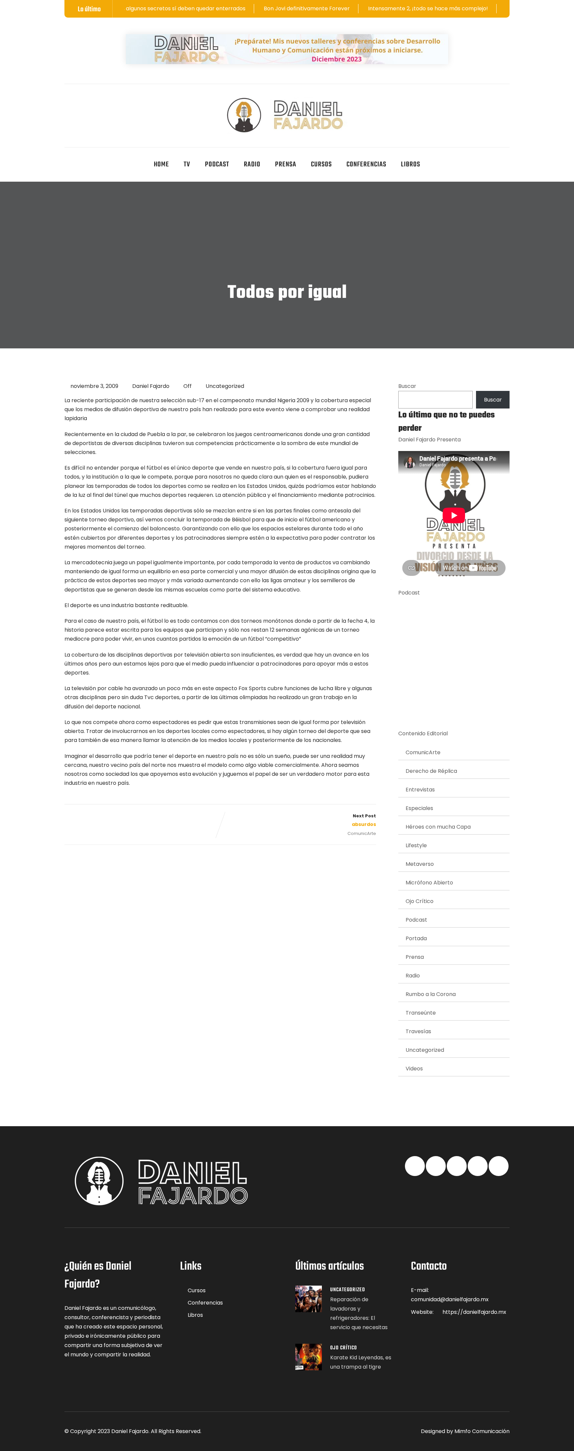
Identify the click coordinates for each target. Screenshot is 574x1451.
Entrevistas (420, 789)
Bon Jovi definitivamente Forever (257, 8)
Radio (252, 164)
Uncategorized (225, 386)
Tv (187, 164)
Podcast (217, 164)
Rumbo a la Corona (431, 994)
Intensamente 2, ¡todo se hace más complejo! (378, 8)
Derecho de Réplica (431, 771)
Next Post (364, 820)
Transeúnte (421, 1013)
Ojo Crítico (419, 901)
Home (161, 164)
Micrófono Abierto (429, 882)
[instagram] (132, 102)
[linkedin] (99, 102)
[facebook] (66, 102)
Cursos (321, 164)
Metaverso (420, 864)
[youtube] (115, 102)
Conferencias (366, 164)
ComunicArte (361, 833)
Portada (416, 938)
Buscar (407, 386)
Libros (410, 164)
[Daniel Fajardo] (287, 115)
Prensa (285, 164)
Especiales (419, 808)
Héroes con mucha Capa (438, 827)
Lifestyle (416, 845)
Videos (414, 1068)
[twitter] (83, 102)
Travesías (418, 1031)
